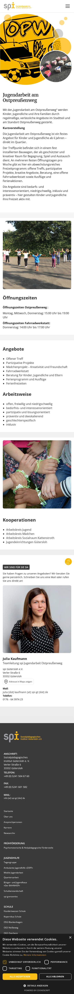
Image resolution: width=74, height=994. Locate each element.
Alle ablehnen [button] (55, 976)
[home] (17, 6)
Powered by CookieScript (37, 990)
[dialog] (37, 964)
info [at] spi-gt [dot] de (14, 798)
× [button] (70, 937)
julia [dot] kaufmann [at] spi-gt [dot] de (25, 692)
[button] (67, 6)
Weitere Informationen (34, 954)
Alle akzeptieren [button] (20, 976)
